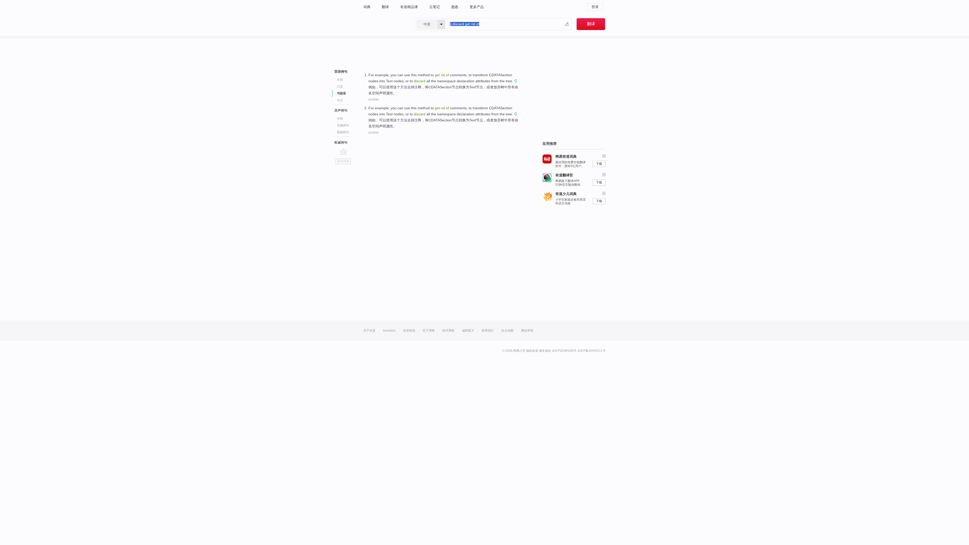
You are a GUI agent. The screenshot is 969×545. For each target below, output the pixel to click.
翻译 (385, 7)
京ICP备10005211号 (591, 350)
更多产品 (477, 7)
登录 (595, 7)
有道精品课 (409, 7)
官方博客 (429, 330)
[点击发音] (515, 81)
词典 (366, 7)
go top (343, 152)
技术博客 (448, 330)
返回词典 (343, 161)
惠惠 (454, 7)
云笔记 (434, 7)
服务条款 (545, 350)
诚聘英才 (468, 330)
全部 (340, 79)
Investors (389, 330)
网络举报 (527, 330)
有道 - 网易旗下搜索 (384, 24)
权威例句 (340, 142)
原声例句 (340, 110)
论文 (340, 100)
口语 (340, 86)
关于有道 (369, 330)
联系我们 (488, 330)
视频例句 (343, 132)
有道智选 (409, 330)
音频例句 (343, 125)
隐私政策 (532, 350)
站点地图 (507, 330)
